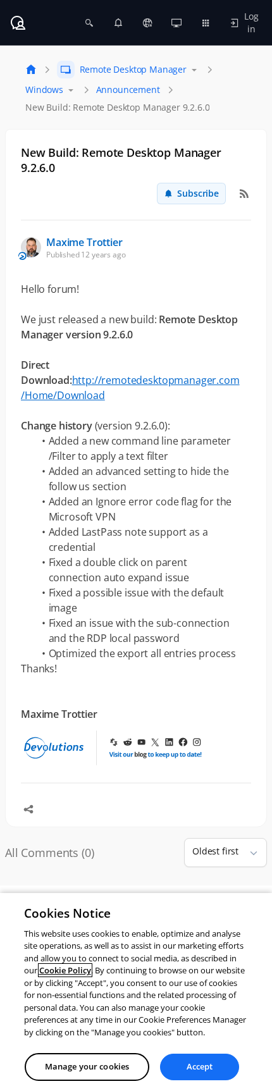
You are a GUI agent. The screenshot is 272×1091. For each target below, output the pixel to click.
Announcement (128, 89)
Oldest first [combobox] (215, 851)
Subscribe (198, 193)
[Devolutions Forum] (17, 22)
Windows (44, 89)
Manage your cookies (87, 1066)
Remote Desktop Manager (133, 69)
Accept (200, 1066)
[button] (248, 852)
